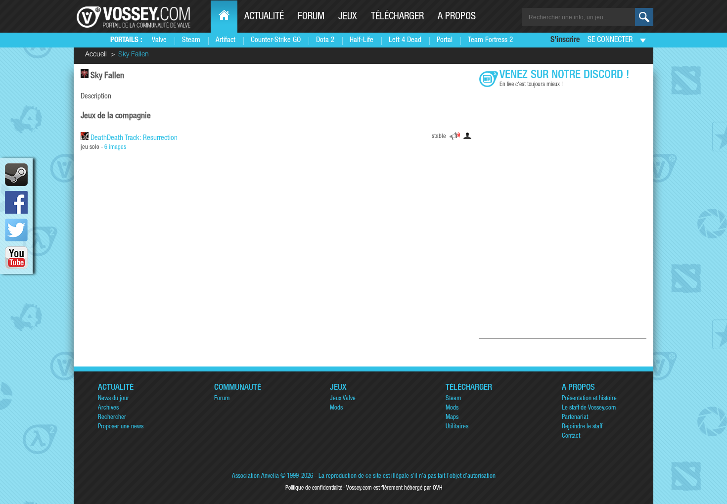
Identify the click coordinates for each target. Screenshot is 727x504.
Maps (452, 417)
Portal (445, 40)
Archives (108, 408)
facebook (16, 202)
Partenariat (575, 417)
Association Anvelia (255, 476)
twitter (16, 230)
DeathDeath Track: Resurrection (134, 138)
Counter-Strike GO (276, 40)
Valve (159, 40)
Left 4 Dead (405, 40)
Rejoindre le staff (582, 427)
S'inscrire (565, 41)
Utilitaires (457, 427)
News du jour (113, 399)
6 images (115, 147)
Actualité (264, 17)
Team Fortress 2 (490, 40)
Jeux (347, 17)
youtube (16, 257)
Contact (571, 436)
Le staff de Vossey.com (589, 408)
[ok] (644, 17)
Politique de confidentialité (313, 488)
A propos (457, 17)
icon (16, 174)
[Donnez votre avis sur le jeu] (455, 137)
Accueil (96, 54)
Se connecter (610, 41)
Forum (311, 17)
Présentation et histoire (589, 399)
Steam (191, 40)
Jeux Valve (343, 399)
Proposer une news (120, 427)
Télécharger (397, 17)
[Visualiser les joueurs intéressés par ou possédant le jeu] (467, 137)
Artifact (225, 40)
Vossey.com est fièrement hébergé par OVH (394, 488)
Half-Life (361, 40)
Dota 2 (325, 40)
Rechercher (112, 417)
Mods (336, 408)
